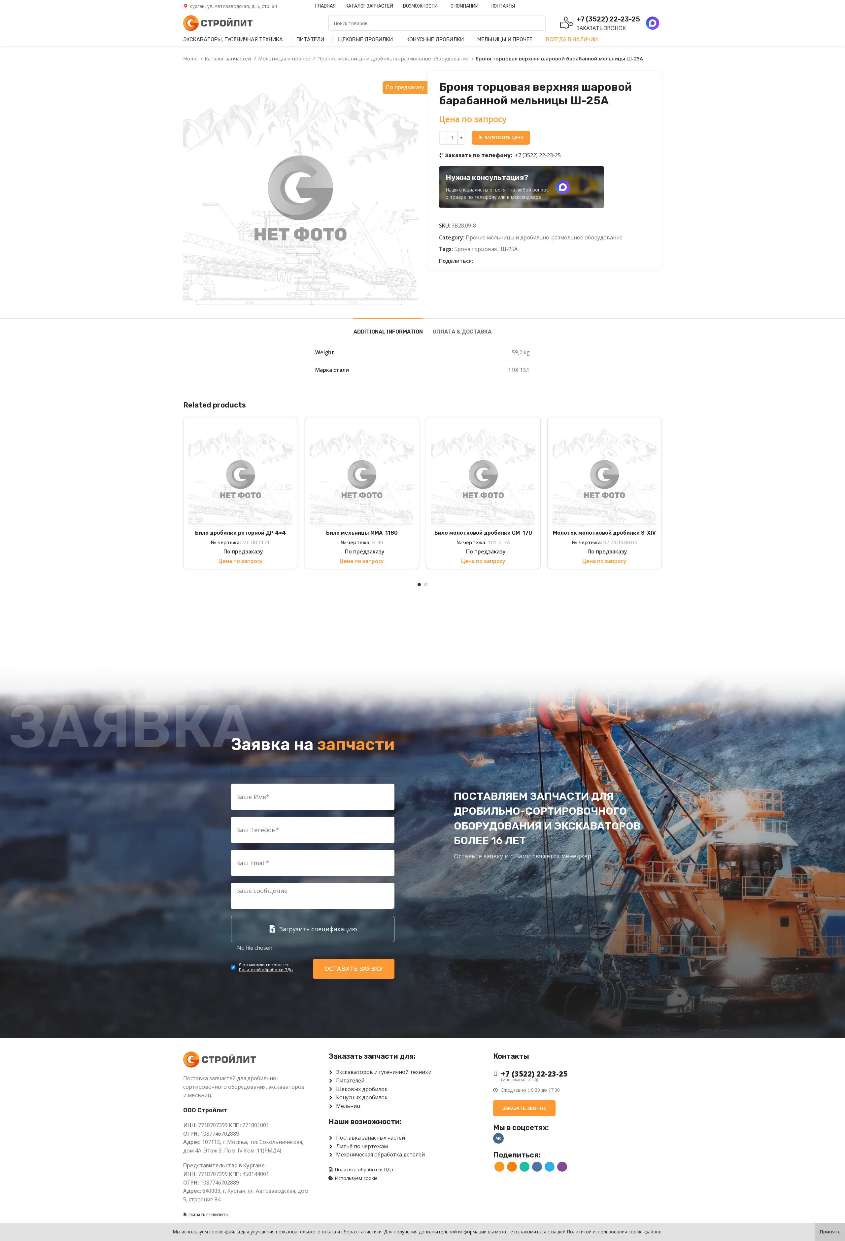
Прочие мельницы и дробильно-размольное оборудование (393, 58)
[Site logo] (218, 22)
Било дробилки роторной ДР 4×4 (240, 533)
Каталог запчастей (229, 58)
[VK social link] (501, 261)
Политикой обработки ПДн (266, 970)
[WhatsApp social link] (493, 261)
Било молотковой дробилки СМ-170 (483, 533)
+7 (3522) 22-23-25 (503, 155)
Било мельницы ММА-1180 (362, 533)
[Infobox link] (230, 6)
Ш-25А (509, 249)
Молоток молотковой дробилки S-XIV (604, 533)
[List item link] (572, 1074)
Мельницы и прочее (285, 58)
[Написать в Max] (563, 187)
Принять (830, 1231)
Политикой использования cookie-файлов (614, 1231)
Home (191, 58)
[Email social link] (478, 261)
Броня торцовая (475, 249)
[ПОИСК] (538, 23)
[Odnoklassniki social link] (486, 261)
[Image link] (219, 1059)
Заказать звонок (601, 28)
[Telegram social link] (509, 261)
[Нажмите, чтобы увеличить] (196, 292)
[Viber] (516, 261)
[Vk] (498, 1138)
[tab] (388, 328)
